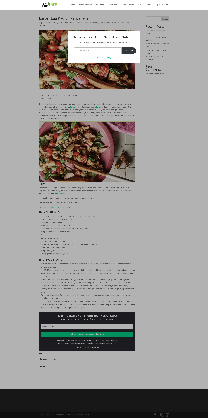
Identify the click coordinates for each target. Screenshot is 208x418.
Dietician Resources (118, 5)
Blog (141, 5)
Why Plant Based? (85, 5)
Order (149, 5)
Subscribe (128, 50)
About (131, 5)
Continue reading (104, 57)
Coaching (100, 5)
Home (72, 5)
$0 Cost (160, 5)
